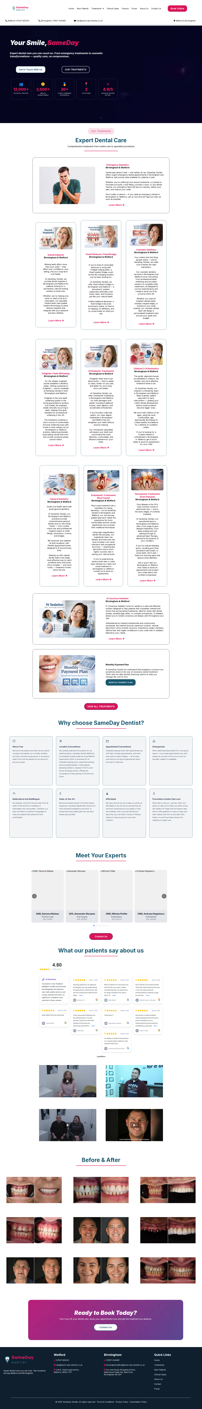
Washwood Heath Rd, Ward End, (118, 1372)
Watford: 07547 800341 (18, 21)
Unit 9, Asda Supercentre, (67, 1370)
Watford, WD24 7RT (63, 1372)
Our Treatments (101, 131)
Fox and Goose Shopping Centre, (121, 1370)
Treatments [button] (96, 8)
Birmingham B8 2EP (113, 1374)
